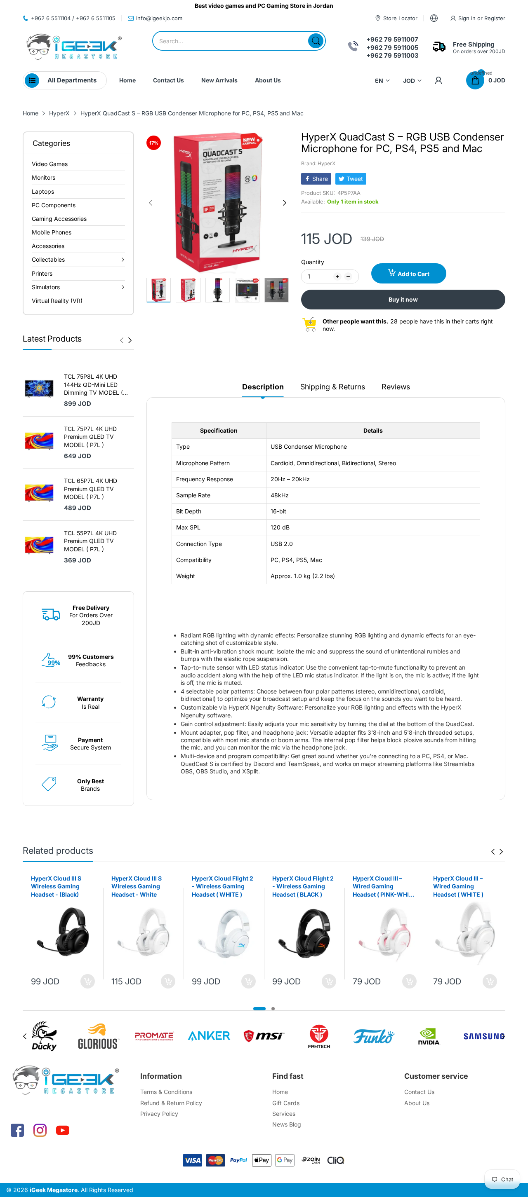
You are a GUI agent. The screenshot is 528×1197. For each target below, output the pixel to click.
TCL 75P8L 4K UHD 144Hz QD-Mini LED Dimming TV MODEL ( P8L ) (93, 385)
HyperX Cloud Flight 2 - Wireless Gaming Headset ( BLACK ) (303, 886)
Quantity (312, 261)
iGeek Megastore (54, 1189)
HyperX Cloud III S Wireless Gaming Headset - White (136, 886)
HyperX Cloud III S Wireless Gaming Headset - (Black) (56, 886)
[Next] (122, 340)
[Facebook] (17, 1130)
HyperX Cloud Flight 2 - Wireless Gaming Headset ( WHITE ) (222, 886)
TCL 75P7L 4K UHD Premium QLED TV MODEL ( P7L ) (90, 436)
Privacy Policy (159, 1113)
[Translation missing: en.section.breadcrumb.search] (315, 40)
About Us (416, 1102)
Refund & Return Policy (171, 1102)
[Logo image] (44, 1036)
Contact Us (419, 1091)
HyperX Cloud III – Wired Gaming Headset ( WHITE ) (458, 886)
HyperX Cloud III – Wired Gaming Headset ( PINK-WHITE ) (384, 887)
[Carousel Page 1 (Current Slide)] (259, 1008)
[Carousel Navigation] (126, 340)
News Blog (286, 1124)
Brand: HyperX (318, 163)
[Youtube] (63, 1130)
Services (283, 1113)
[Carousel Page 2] (273, 1008)
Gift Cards (285, 1102)
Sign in (467, 18)
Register (494, 18)
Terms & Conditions (166, 1091)
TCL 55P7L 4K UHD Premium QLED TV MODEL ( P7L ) (90, 541)
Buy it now (403, 299)
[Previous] (130, 340)
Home (280, 1091)
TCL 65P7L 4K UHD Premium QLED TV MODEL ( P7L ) (90, 488)
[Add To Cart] (87, 981)
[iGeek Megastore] (74, 47)
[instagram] (40, 1130)
